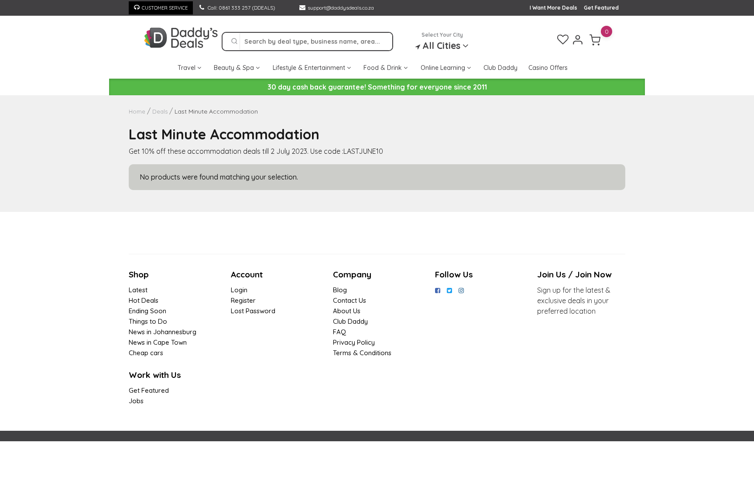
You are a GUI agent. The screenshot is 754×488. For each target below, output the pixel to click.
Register (243, 300)
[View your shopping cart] (595, 39)
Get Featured (601, 7)
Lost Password (253, 311)
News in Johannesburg (162, 332)
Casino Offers (548, 68)
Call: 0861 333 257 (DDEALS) (240, 7)
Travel (187, 68)
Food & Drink (383, 68)
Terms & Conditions (362, 353)
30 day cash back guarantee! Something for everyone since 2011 (377, 87)
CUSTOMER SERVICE (165, 8)
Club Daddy (500, 68)
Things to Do (148, 321)
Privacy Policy (354, 342)
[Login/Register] (577, 39)
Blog (340, 290)
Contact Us (349, 300)
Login (239, 290)
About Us (346, 311)
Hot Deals (143, 300)
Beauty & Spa (235, 68)
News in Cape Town (158, 342)
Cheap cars (146, 353)
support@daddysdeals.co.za (341, 7)
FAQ (339, 332)
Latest (138, 290)
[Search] (234, 41)
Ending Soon (147, 311)
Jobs (136, 401)
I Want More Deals (553, 7)
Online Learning (444, 68)
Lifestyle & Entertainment (310, 68)
